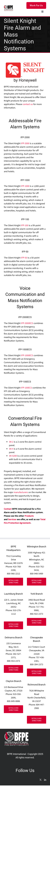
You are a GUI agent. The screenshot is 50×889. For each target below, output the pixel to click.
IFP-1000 (25, 186)
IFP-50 (24, 257)
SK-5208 (13, 455)
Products (29, 516)
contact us (28, 104)
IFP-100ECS (26, 387)
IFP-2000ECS (27, 323)
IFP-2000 (25, 143)
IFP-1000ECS (27, 355)
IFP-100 (24, 225)
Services (12, 519)
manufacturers (21, 492)
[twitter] (40, 780)
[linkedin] (45, 780)
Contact (8, 509)
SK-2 (11, 441)
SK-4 (11, 448)
